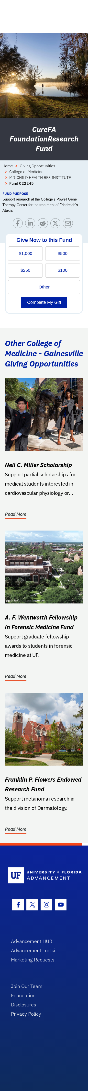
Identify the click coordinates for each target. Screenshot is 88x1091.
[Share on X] (56, 224)
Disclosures (23, 1004)
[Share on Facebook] (19, 224)
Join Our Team (27, 986)
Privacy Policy (26, 1014)
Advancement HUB (31, 941)
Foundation (23, 995)
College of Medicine (26, 171)
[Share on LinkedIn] (31, 224)
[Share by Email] (69, 224)
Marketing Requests (33, 959)
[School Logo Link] (41, 875)
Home (7, 165)
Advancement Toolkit (34, 950)
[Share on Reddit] (44, 224)
